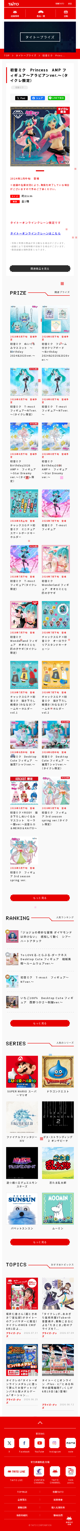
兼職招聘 (22, 1507)
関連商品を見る (40, 268)
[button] (40, 170)
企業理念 (22, 1499)
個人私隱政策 (58, 1507)
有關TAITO (59, 3)
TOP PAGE (22, 1492)
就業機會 (58, 1499)
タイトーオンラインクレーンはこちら (35, 233)
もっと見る (40, 898)
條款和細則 (22, 1515)
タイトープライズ (26, 55)
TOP (7, 55)
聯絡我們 (58, 1515)
